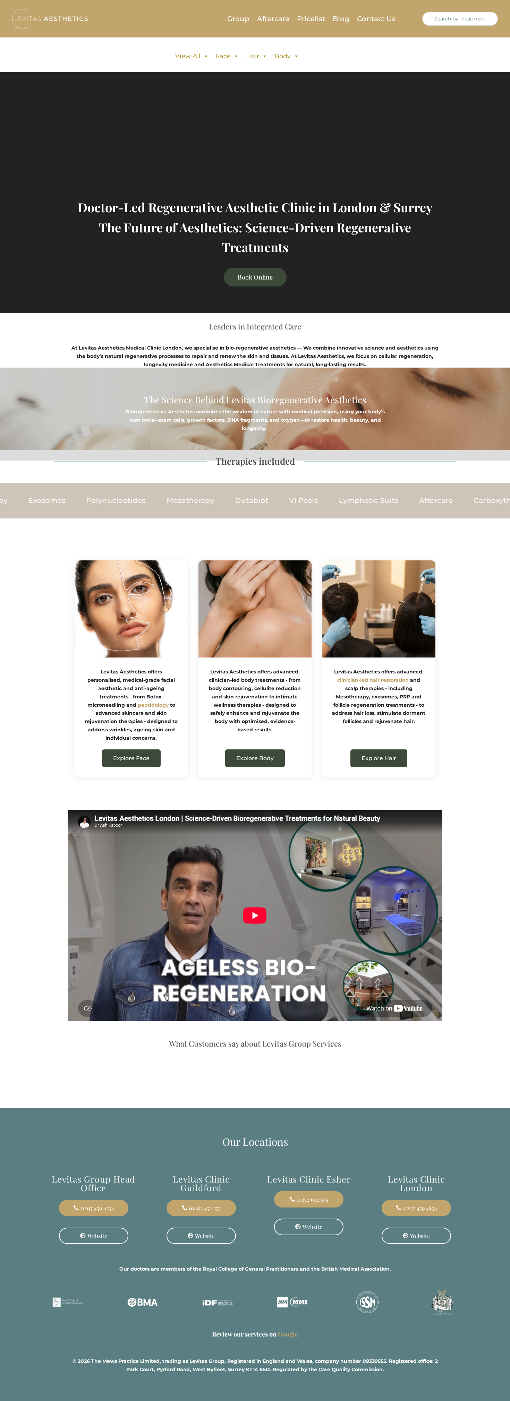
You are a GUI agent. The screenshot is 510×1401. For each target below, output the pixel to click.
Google (288, 1334)
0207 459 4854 (420, 1208)
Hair (252, 56)
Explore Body (255, 758)
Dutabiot (222, 501)
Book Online (255, 277)
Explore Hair (379, 758)
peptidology (153, 705)
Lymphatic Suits (339, 501)
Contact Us (376, 19)
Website (97, 1235)
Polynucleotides (86, 501)
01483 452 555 (205, 1208)
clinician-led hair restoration (373, 680)
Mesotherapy (161, 501)
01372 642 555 (312, 1199)
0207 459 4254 (97, 1208)
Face (223, 56)
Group (238, 19)
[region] (90, 1346)
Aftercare (273, 19)
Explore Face (131, 758)
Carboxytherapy (473, 501)
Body (282, 56)
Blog (341, 19)
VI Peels (274, 501)
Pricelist (311, 19)
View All (188, 56)
